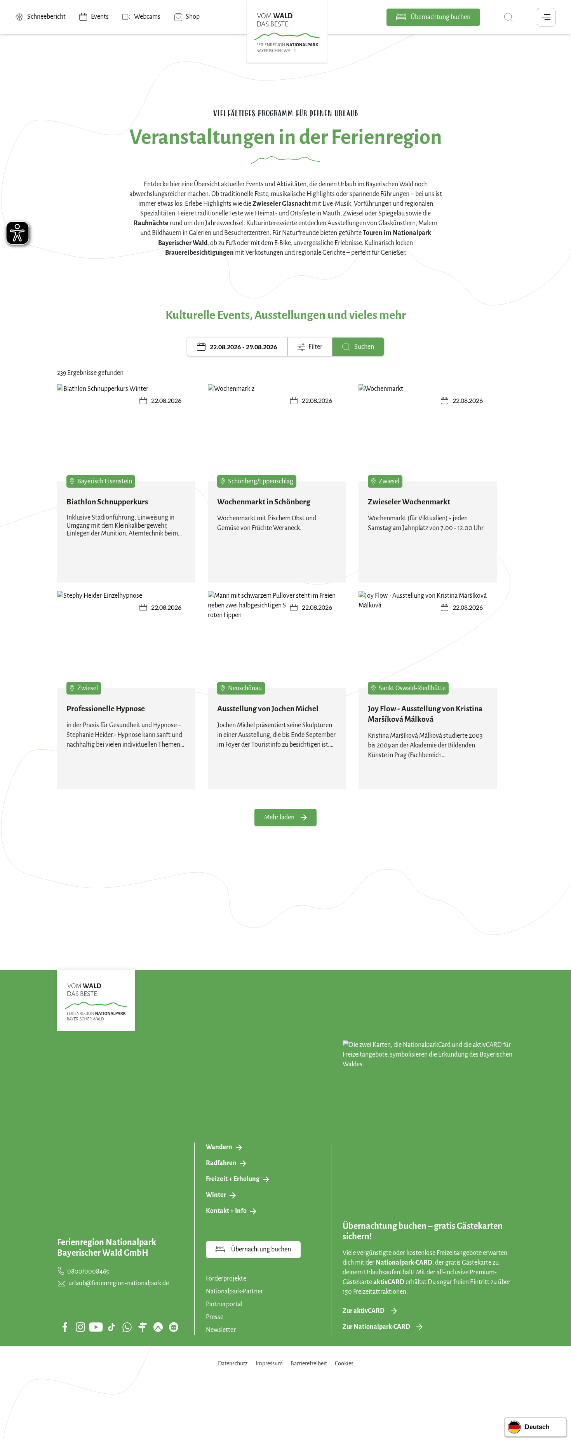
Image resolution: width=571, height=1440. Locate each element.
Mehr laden (279, 817)
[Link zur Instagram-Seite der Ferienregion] (80, 1327)
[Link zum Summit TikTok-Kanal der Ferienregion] (111, 1327)
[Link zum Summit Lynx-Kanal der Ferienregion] (173, 1327)
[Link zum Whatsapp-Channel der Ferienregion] (127, 1327)
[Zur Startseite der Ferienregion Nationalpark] (287, 32)
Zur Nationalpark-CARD (376, 1326)
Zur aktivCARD (364, 1310)
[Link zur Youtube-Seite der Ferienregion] (96, 1327)
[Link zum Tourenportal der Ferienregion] (142, 1327)
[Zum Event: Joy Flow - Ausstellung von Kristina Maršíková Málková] (428, 643)
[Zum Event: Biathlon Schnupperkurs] (126, 436)
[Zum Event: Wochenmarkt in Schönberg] (277, 436)
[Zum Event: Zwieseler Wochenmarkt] (428, 436)
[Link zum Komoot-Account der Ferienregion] (158, 1327)
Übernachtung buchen (439, 17)
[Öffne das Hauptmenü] (546, 17)
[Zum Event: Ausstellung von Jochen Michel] (277, 643)
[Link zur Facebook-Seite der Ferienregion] (65, 1327)
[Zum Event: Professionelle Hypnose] (126, 643)
